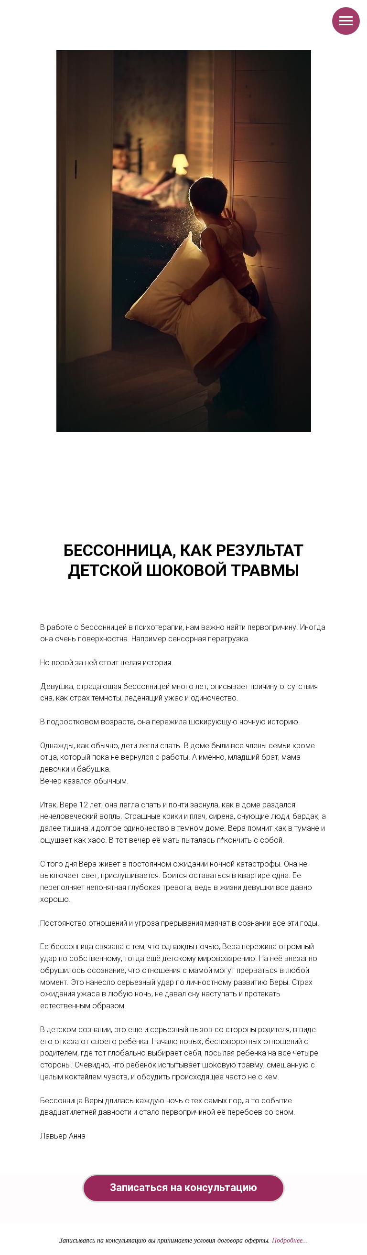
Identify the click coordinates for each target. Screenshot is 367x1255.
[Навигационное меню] (346, 21)
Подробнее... (290, 1240)
